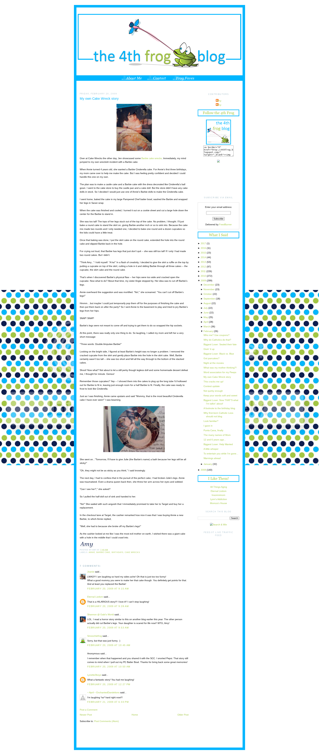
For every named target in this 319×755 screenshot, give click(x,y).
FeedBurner (225, 224)
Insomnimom (218, 495)
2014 (203, 257)
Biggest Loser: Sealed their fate (220, 344)
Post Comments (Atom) (106, 721)
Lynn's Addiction (218, 499)
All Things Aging (218, 487)
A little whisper (211, 449)
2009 (203, 280)
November (209, 289)
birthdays (117, 552)
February (208, 331)
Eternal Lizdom (95, 596)
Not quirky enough (213, 391)
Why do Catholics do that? (217, 339)
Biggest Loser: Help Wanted (218, 444)
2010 (203, 276)
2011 (203, 271)
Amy (219, 100)
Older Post (183, 714)
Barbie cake (103, 552)
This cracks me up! (213, 381)
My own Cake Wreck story (99, 98)
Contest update (212, 386)
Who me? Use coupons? (216, 335)
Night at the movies (214, 363)
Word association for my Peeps (220, 372)
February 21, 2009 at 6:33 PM (108, 702)
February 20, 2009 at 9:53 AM (108, 627)
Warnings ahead (212, 458)
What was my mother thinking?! (220, 367)
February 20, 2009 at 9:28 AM (108, 606)
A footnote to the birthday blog (219, 408)
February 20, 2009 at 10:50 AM (108, 666)
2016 (203, 248)
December (209, 284)
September (209, 298)
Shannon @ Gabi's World (100, 614)
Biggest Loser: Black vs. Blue (219, 353)
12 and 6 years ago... (215, 439)
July (206, 308)
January (208, 464)
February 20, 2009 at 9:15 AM (108, 588)
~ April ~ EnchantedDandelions (103, 692)
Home (135, 714)
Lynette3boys (94, 675)
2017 (203, 243)
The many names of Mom (217, 435)
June (206, 312)
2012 (203, 266)
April (206, 322)
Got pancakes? (211, 358)
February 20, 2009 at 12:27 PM (108, 684)
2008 (203, 469)
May (206, 317)
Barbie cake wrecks (151, 158)
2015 (203, 252)
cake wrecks (132, 552)
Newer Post (86, 714)
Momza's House (218, 503)
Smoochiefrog (94, 636)
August (207, 303)
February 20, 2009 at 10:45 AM (108, 645)
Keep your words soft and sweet (220, 395)
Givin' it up (209, 349)
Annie (92, 552)
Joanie (90, 571)
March (207, 326)
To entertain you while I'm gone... (221, 453)
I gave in (208, 425)
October (208, 294)
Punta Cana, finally (213, 430)
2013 (203, 262)
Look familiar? (211, 421)
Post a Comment (88, 709)
